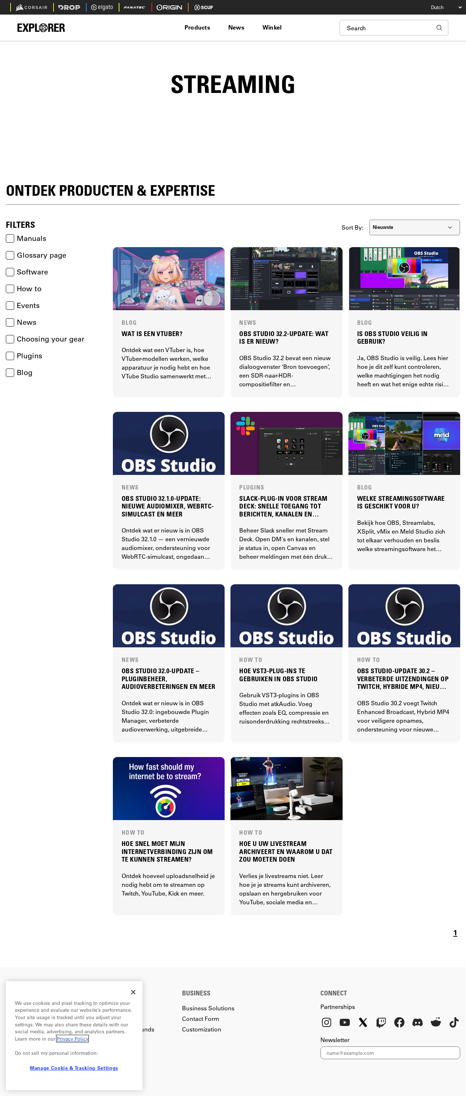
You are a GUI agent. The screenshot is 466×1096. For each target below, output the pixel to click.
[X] (363, 1023)
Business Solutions (208, 1008)
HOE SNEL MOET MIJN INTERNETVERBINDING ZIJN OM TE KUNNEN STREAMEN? (167, 851)
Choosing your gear (50, 338)
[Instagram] (326, 1023)
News (26, 322)
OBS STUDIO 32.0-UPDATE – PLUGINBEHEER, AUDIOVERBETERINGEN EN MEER (168, 678)
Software (32, 271)
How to (29, 288)
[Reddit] (436, 1023)
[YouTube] (345, 1023)
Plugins (29, 355)
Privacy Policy (72, 1038)
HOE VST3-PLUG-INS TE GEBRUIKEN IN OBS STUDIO (278, 675)
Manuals (31, 238)
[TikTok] (454, 1023)
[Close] (133, 992)
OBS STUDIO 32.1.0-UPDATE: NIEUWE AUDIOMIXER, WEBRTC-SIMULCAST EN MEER (168, 506)
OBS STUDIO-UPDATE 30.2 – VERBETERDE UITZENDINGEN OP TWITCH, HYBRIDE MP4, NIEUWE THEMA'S (403, 679)
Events (28, 305)
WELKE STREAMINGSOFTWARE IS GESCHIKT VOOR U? (401, 502)
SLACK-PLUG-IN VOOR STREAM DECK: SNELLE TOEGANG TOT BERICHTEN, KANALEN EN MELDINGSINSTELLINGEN (283, 506)
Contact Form (200, 1018)
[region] (74, 1035)
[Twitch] (381, 1023)
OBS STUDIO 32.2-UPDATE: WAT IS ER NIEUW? (283, 338)
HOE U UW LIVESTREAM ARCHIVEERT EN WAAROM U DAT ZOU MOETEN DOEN (285, 851)
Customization (201, 1029)
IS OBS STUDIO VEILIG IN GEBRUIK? (392, 338)
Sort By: (352, 227)
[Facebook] (399, 1023)
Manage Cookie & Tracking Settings (74, 1068)
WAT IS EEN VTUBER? (152, 334)
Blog (24, 372)
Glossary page (41, 255)
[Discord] (417, 1023)
